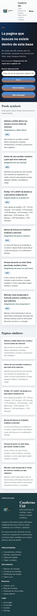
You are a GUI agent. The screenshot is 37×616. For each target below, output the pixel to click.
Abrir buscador (18, 95)
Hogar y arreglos (10, 560)
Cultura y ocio (8, 586)
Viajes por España (10, 557)
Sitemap (6, 611)
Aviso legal (7, 602)
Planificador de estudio (12, 574)
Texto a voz (8, 577)
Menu (31, 11)
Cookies (6, 608)
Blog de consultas (10, 588)
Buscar (18, 80)
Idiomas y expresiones (12, 555)
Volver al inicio (18, 88)
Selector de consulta (11, 569)
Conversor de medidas (12, 571)
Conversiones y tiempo (12, 552)
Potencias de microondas (13, 591)
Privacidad (7, 605)
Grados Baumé (9, 594)
